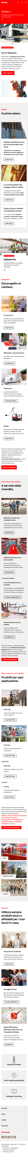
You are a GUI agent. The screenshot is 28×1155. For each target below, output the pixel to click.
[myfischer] (22, 2)
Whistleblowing (14, 1148)
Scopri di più (9, 159)
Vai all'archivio (9, 363)
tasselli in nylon (17, 815)
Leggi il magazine (8, 73)
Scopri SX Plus (9, 797)
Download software (10, 401)
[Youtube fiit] (11, 1137)
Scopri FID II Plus (10, 776)
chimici (10, 815)
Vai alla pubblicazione (11, 1002)
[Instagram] (5, 1137)
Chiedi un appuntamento (12, 597)
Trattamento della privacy (9, 1150)
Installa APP (8, 1044)
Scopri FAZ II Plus (10, 720)
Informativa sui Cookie (8, 1151)
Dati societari (6, 1148)
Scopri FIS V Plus (10, 755)
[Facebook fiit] (2, 1137)
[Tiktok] (15, 1137)
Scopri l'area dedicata (9, 467)
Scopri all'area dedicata (10, 659)
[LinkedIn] (8, 1137)
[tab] (10, 43)
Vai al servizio (9, 572)
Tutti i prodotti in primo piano (11, 827)
